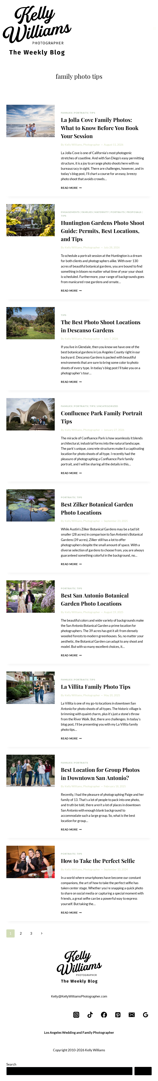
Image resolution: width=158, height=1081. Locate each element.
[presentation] (30, 121)
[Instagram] (76, 1015)
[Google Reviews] (146, 1015)
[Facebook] (104, 1015)
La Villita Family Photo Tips (95, 686)
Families (66, 112)
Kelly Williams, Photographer (82, 144)
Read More (71, 187)
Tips (92, 112)
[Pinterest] (118, 1015)
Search (11, 1064)
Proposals (134, 212)
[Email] (132, 1015)
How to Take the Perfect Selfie (98, 860)
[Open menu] (154, 28)
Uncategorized (107, 406)
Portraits (81, 112)
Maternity (101, 212)
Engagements (70, 212)
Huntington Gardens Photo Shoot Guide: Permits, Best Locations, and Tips (102, 230)
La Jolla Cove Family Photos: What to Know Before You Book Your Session (99, 127)
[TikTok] (90, 1015)
